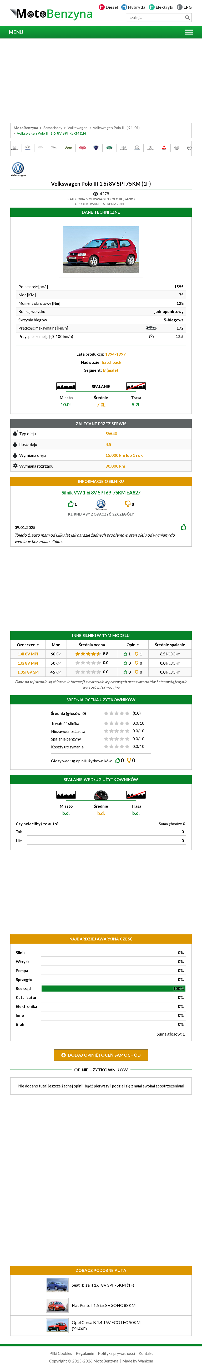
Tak (19, 831)
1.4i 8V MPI (28, 653)
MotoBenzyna (26, 127)
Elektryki (164, 6)
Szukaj (187, 17)
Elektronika (26, 1006)
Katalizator (26, 997)
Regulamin (85, 1353)
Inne (20, 1015)
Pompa (22, 970)
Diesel (112, 6)
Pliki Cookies (60, 1353)
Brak (20, 1024)
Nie (19, 840)
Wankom (145, 1361)
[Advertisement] (101, 80)
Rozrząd (23, 988)
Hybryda (136, 6)
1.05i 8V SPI (28, 672)
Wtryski (23, 961)
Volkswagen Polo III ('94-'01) (116, 127)
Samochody (52, 127)
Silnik (21, 952)
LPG (188, 6)
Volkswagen (78, 127)
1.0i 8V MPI (28, 663)
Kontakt (146, 1353)
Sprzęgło (24, 979)
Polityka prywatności (116, 1353)
